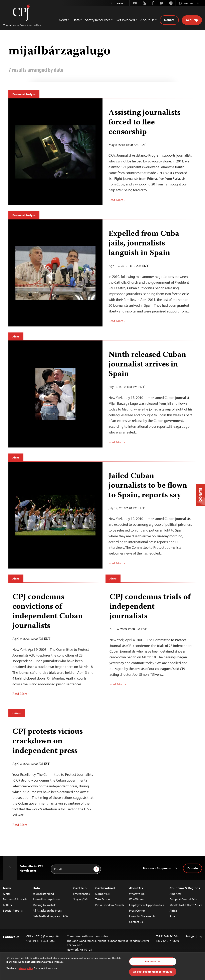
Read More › (117, 200)
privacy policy (25, 969)
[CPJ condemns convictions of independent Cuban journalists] (53, 643)
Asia (172, 916)
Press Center (137, 910)
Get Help (192, 20)
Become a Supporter (157, 868)
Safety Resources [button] (97, 20)
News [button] (63, 20)
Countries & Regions (185, 888)
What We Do (137, 894)
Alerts (15, 336)
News (7, 888)
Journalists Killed (43, 894)
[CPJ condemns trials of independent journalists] (151, 638)
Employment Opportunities (146, 905)
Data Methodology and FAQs (50, 916)
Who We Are (137, 899)
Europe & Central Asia (183, 899)
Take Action (102, 899)
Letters (16, 713)
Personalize (152, 961)
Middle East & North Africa (186, 905)
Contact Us (136, 922)
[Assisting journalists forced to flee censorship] (55, 151)
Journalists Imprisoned (47, 899)
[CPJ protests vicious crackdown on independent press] (53, 775)
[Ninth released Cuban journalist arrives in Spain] (55, 394)
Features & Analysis (23, 94)
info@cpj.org (194, 936)
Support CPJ (103, 894)
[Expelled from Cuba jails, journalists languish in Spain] (55, 273)
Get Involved (105, 888)
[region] (102, 966)
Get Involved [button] (125, 20)
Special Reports (13, 910)
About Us (136, 888)
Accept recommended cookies (152, 971)
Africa (173, 910)
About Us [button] (147, 20)
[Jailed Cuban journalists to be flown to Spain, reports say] (55, 515)
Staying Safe (80, 899)
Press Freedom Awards (109, 905)
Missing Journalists (44, 905)
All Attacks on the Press (47, 910)
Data (36, 888)
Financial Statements (142, 916)
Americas (175, 894)
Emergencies (81, 894)
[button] (198, 3)
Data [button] (76, 20)
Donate (169, 20)
